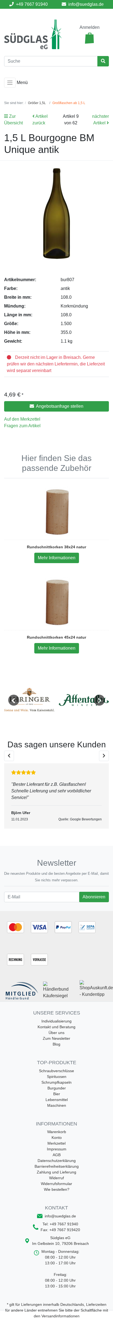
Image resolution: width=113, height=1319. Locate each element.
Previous (13, 700)
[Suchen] (103, 61)
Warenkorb (56, 1132)
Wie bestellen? (56, 1189)
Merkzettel (56, 1143)
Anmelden (90, 27)
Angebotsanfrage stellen (59, 406)
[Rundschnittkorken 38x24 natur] (57, 512)
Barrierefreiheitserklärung (57, 1166)
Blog (56, 1044)
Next (99, 700)
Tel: (60, 1224)
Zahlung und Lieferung (56, 1172)
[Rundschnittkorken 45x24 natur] (57, 602)
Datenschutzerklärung (57, 1160)
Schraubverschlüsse (56, 1071)
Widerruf (56, 1178)
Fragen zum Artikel (22, 425)
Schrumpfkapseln (56, 1082)
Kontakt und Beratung (56, 1027)
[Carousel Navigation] (56, 756)
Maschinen (56, 1105)
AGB (57, 1155)
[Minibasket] (89, 38)
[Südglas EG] (33, 34)
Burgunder (56, 1088)
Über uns (56, 1032)
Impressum (56, 1149)
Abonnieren (93, 896)
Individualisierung (56, 1021)
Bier (56, 1094)
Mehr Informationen (56, 557)
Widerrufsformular (56, 1183)
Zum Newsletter (56, 1038)
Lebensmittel (57, 1099)
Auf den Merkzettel (22, 419)
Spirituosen (56, 1076)
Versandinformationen (60, 1316)
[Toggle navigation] (10, 83)
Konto (57, 1137)
